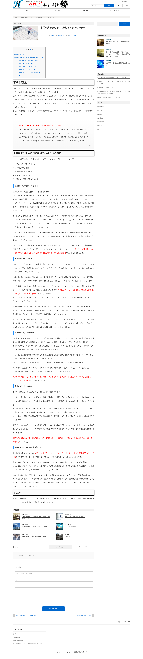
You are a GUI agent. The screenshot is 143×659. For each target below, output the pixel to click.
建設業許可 (101, 121)
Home (16, 17)
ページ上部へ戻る (125, 621)
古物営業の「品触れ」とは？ (106, 87)
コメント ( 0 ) (83, 547)
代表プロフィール (115, 10)
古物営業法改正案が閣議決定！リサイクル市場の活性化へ (114, 78)
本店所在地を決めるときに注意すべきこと (26, 615)
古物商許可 (101, 114)
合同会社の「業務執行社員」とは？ (75, 517)
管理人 (52, 35)
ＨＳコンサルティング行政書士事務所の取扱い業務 (28, 643)
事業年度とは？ (19, 54)
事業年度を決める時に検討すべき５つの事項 (29, 57)
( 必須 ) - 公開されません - (24, 573)
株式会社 (23, 17)
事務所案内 (86, 10)
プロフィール (18, 634)
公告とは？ (68, 536)
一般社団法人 (102, 106)
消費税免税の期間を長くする (27, 60)
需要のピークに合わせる (25, 69)
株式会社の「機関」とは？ (84, 615)
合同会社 (100, 118)
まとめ (17, 75)
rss (126, 5)
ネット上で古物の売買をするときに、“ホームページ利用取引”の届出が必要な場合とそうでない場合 (118, 54)
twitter (119, 5)
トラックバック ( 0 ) (60, 547)
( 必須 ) (18, 567)
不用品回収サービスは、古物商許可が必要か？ (118, 42)
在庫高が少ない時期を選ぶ (26, 66)
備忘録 (100, 110)
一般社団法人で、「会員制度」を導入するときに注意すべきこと (36, 517)
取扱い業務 (57, 10)
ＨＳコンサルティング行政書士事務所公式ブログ (75, 652)
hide (31, 49)
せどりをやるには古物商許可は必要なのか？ (118, 64)
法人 (27, 17)
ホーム (27, 10)
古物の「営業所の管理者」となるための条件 (110, 97)
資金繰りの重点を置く (24, 63)
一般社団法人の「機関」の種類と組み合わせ (34, 536)
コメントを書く (73, 35)
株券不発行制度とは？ (71, 526)
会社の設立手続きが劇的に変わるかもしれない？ (35, 526)
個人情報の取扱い (123, 1)
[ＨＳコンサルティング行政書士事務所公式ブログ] (41, 7)
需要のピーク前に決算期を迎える (28, 72)
